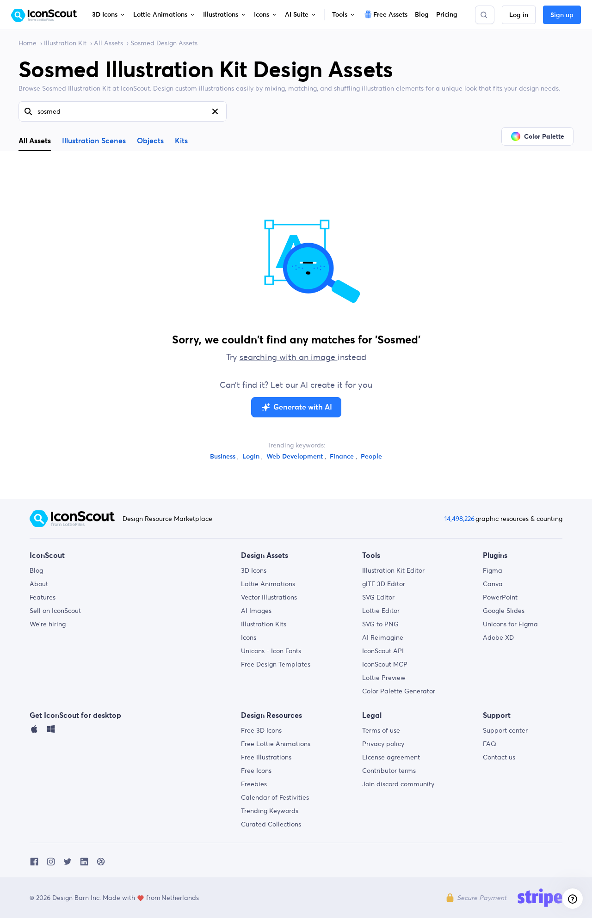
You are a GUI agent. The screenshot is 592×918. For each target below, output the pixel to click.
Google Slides (503, 610)
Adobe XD (498, 637)
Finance (343, 456)
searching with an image (289, 357)
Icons (248, 637)
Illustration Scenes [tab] (94, 141)
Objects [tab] (150, 141)
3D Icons (253, 570)
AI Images (256, 610)
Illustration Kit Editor (393, 570)
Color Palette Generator (398, 691)
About (39, 584)
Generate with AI (302, 407)
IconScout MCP (384, 664)
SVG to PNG (380, 624)
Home (27, 43)
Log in (518, 15)
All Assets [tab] (34, 140)
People (371, 456)
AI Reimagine (382, 637)
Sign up (562, 15)
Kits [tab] (181, 141)
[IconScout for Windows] (51, 731)
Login (251, 456)
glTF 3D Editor (383, 584)
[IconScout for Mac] (34, 731)
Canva (493, 584)
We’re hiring (48, 624)
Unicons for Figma (510, 624)
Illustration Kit (65, 43)
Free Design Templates (275, 664)
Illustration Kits (263, 624)
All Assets (108, 43)
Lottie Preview (384, 677)
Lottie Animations (268, 584)
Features (43, 597)
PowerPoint (500, 597)
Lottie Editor (381, 610)
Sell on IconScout (55, 610)
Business (223, 456)
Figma (492, 570)
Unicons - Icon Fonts (271, 651)
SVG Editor (378, 597)
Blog (36, 570)
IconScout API (383, 651)
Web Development (295, 456)
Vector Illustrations (269, 597)
